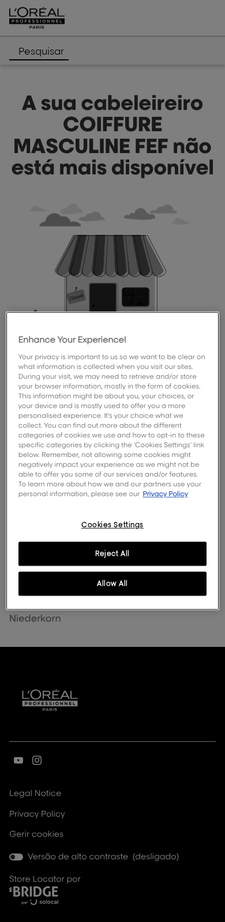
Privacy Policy (165, 494)
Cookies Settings (112, 524)
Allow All (112, 584)
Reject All (112, 554)
